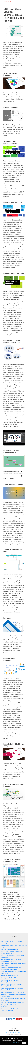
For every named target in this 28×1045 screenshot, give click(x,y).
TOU (23, 1032)
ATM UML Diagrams (10, 107)
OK (24, 1042)
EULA (16, 1032)
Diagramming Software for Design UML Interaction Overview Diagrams (11, 968)
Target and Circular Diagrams (10, 74)
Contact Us (6, 1032)
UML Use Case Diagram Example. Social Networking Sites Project (13, 14)
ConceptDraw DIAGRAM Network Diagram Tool (12, 341)
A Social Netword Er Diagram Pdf (9, 975)
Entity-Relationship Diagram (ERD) (13, 745)
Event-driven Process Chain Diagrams (13, 785)
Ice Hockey (7, 618)
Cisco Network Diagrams (12, 202)
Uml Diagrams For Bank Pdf (8, 978)
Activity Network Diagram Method (12, 550)
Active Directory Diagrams (13, 484)
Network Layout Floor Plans (13, 273)
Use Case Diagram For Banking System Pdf (12, 1002)
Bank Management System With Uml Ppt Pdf (12, 992)
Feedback (12, 1032)
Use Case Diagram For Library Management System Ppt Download (12, 1009)
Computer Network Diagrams (10, 659)
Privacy (19, 1032)
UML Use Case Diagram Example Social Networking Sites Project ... (11, 942)
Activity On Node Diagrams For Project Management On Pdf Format (11, 960)
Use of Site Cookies (15, 1042)
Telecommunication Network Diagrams (10, 142)
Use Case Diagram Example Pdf (9, 949)
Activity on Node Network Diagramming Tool (12, 860)
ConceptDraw (7, 1)
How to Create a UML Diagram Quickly (11, 451)
